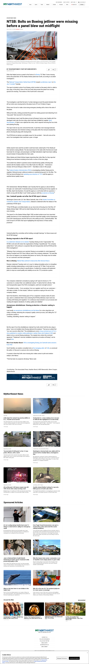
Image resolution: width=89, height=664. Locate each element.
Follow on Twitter (44, 640)
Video (67, 4)
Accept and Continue (74, 658)
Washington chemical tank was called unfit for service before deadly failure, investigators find (46, 452)
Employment (45, 646)
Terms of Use (44, 659)
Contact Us (44, 637)
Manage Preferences (62, 658)
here (12, 339)
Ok (87, 652)
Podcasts (61, 4)
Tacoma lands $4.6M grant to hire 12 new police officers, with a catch (16, 451)
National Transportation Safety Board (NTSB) (22, 82)
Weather (47, 4)
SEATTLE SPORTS (66, 2)
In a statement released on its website (18, 242)
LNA (48, 348)
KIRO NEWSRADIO (59, 2)
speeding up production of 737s (33, 174)
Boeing (38, 74)
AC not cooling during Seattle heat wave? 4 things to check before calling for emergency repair (17, 526)
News (30, 4)
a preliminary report (46, 82)
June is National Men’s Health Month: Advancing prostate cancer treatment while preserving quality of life (16, 559)
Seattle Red (73, 2)
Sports (36, 4)
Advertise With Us (44, 644)
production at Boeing (48, 193)
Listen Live (74, 4)
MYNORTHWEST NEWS (11, 18)
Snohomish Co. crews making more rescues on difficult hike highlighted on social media (46, 418)
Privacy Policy (5, 661)
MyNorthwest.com (43, 650)
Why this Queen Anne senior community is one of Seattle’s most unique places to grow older (46, 558)
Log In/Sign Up (82, 2)
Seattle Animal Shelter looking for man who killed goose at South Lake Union (46, 488)
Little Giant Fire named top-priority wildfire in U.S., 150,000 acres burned (17, 418)
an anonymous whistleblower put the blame (26, 310)
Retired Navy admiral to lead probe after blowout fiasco (33, 261)
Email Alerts (44, 642)
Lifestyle (54, 4)
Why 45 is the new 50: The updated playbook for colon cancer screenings (46, 589)
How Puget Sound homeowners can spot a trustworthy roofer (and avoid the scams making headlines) (45, 526)
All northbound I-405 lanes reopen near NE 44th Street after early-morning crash (16, 488)
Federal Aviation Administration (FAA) (20, 170)
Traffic (42, 4)
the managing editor (39, 348)
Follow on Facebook (44, 639)
